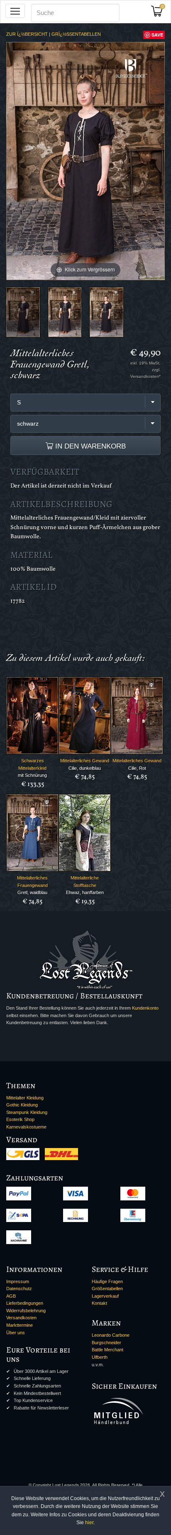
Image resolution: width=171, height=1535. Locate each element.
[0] (160, 13)
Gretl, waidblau (32, 892)
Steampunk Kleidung (26, 1112)
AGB (11, 1296)
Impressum (17, 1281)
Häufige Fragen (107, 1281)
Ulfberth (99, 1357)
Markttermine (19, 1325)
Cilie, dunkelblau (84, 768)
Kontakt (99, 1303)
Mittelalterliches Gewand (84, 760)
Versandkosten (21, 1317)
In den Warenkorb (89, 446)
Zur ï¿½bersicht (27, 34)
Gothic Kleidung (22, 1104)
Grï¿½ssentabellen (76, 34)
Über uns (15, 1332)
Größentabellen (107, 1288)
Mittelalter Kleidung (25, 1097)
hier (89, 1522)
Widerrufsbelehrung (26, 1310)
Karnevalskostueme (26, 1126)
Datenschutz (19, 1288)
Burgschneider (106, 1342)
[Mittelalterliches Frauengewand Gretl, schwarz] (23, 312)
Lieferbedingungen (24, 1303)
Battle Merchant (107, 1349)
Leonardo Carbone (110, 1335)
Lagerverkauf (105, 1296)
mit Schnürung (32, 775)
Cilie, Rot (137, 768)
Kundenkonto (145, 1007)
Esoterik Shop (20, 1119)
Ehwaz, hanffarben (85, 892)
